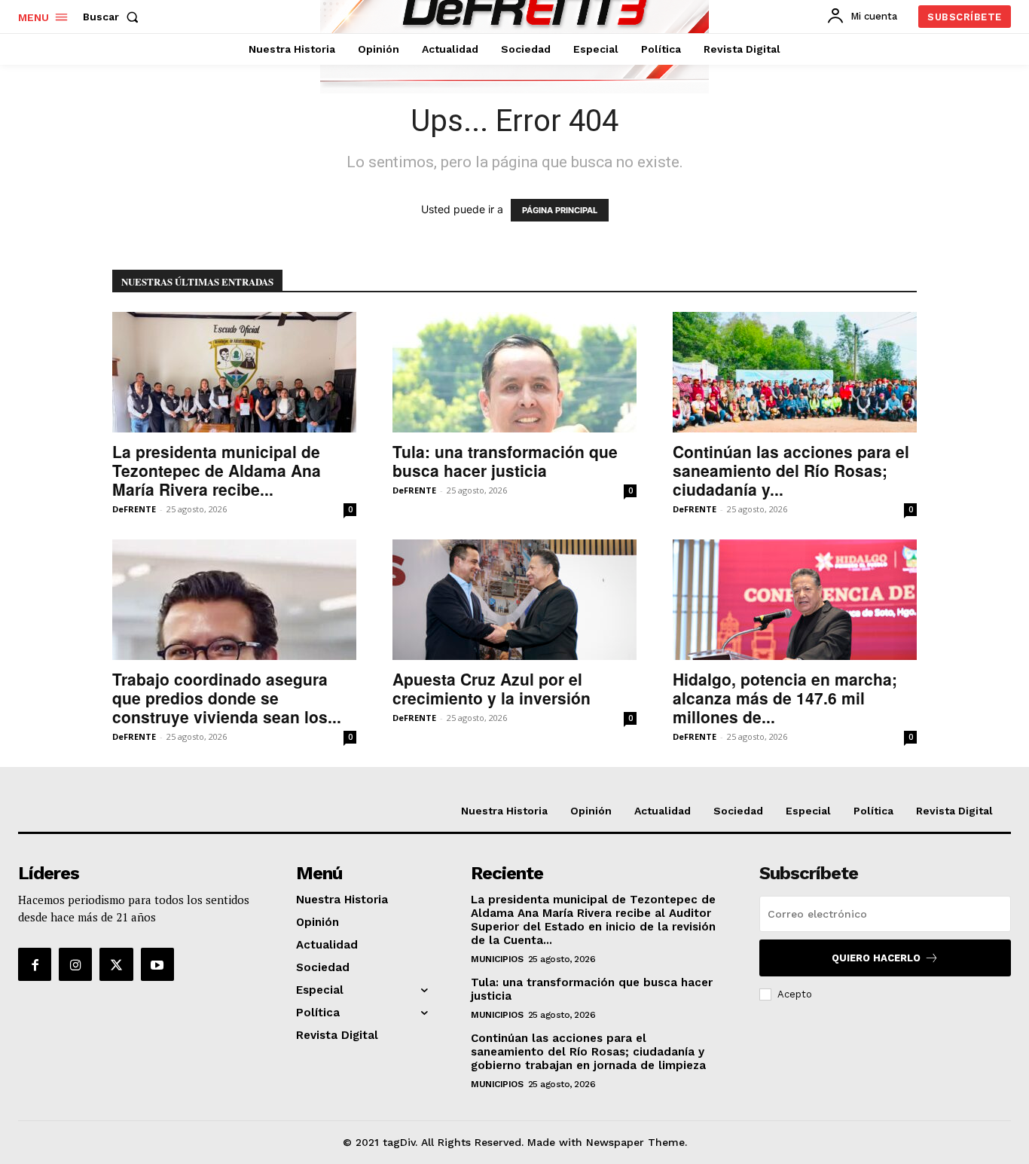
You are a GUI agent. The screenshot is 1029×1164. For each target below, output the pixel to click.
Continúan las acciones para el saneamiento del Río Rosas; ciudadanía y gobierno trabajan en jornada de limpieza (588, 1051)
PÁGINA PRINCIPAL (559, 210)
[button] (114, 16)
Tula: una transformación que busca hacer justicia (505, 460)
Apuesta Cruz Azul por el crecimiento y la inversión (491, 688)
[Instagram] (75, 964)
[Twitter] (116, 964)
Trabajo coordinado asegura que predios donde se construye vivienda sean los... (226, 698)
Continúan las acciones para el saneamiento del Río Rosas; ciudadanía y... (791, 470)
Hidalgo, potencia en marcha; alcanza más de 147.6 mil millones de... (785, 698)
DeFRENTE (134, 509)
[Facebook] (34, 964)
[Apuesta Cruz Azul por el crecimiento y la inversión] (514, 599)
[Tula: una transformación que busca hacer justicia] (514, 372)
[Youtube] (157, 964)
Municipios (497, 959)
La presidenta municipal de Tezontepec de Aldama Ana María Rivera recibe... (216, 470)
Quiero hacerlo (876, 958)
